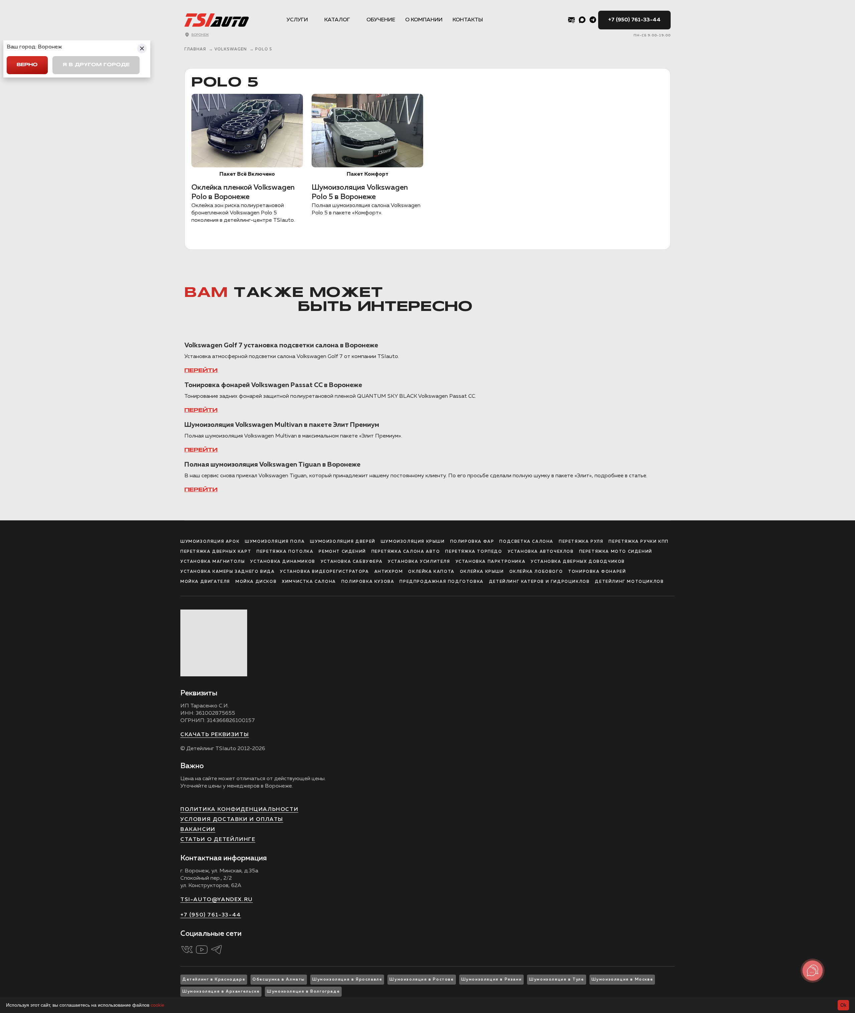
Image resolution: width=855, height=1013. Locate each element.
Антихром (388, 572)
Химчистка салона (309, 582)
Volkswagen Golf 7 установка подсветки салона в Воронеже (281, 345)
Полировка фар (472, 542)
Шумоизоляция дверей (342, 542)
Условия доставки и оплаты (231, 819)
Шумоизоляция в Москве (622, 980)
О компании (424, 20)
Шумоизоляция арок (209, 542)
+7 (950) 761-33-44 (634, 20)
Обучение (380, 20)
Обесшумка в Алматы (278, 980)
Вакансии (197, 829)
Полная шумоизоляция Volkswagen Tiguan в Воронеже (272, 464)
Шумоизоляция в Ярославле (347, 980)
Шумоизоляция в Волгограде (303, 992)
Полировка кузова (367, 582)
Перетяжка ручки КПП (638, 542)
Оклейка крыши (482, 572)
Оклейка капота (431, 572)
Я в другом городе (96, 65)
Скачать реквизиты (214, 734)
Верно (27, 65)
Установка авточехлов (541, 552)
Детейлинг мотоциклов (629, 582)
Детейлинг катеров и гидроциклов (539, 582)
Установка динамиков (282, 562)
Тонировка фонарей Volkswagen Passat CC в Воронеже (273, 385)
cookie (157, 1005)
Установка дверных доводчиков (578, 562)
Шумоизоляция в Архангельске (221, 992)
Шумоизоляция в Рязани (491, 980)
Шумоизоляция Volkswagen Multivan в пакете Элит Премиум (281, 424)
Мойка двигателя (205, 582)
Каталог (337, 20)
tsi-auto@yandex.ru (216, 899)
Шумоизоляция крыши (413, 542)
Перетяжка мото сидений (615, 552)
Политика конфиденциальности (239, 809)
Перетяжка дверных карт (215, 552)
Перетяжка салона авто (405, 552)
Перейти (200, 370)
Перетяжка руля (581, 542)
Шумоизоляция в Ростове (421, 980)
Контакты (468, 20)
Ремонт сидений (342, 552)
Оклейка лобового (536, 572)
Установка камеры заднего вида (227, 572)
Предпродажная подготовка (441, 582)
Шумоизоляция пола (275, 542)
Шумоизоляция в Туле (556, 980)
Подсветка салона (526, 542)
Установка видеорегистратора (324, 572)
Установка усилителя (419, 562)
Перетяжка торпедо (473, 552)
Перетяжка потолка (284, 552)
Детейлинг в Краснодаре (213, 980)
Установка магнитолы (212, 562)
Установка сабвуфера (351, 562)
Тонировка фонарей (597, 572)
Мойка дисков (256, 582)
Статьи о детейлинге (217, 839)
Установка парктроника (491, 562)
